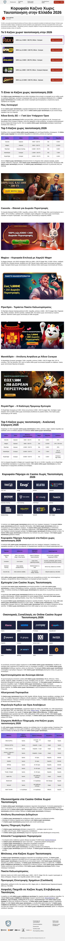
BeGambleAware (49, 898)
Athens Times (35, 710)
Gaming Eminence (50, 840)
